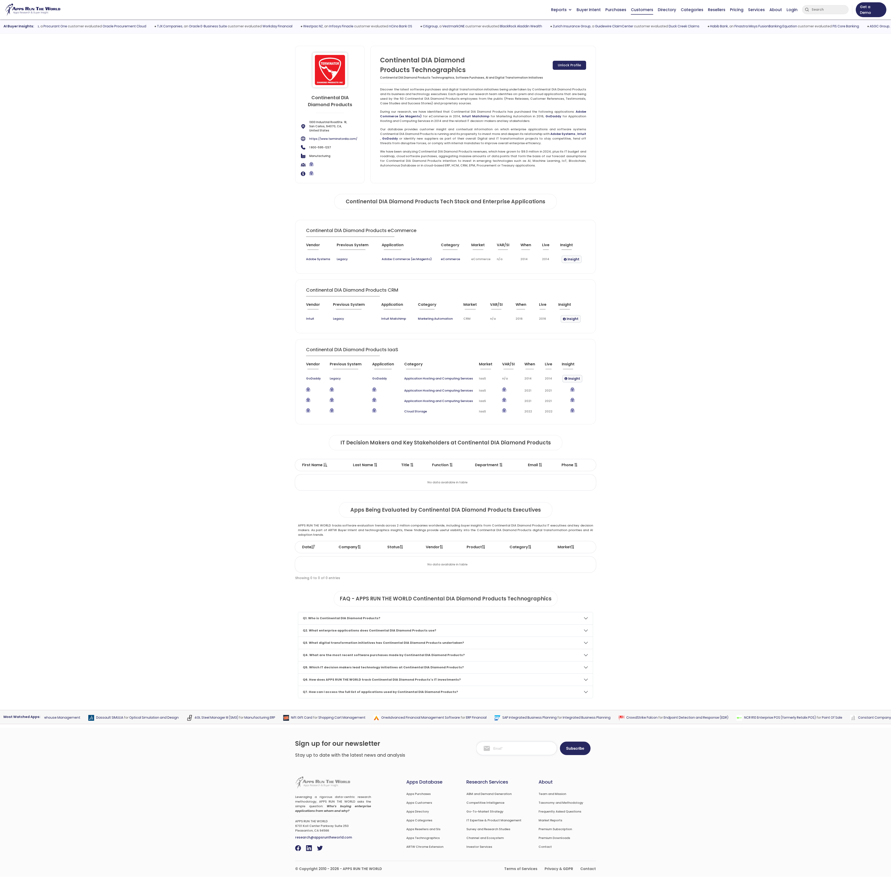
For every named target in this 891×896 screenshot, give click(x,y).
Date (306, 547)
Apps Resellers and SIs (423, 829)
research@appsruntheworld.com (323, 837)
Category (519, 547)
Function (440, 465)
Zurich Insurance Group (549, 26)
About (775, 10)
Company (348, 547)
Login (792, 10)
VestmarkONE (431, 26)
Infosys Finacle (319, 26)
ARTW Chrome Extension (424, 847)
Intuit (581, 134)
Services (756, 10)
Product (474, 547)
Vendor (433, 547)
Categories (692, 10)
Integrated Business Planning (567, 717)
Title (405, 465)
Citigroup (407, 26)
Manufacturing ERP (240, 717)
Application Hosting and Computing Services (438, 378)
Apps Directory (417, 811)
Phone (568, 465)
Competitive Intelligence (485, 802)
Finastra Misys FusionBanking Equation (743, 26)
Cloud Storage (415, 411)
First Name (312, 465)
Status (393, 547)
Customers (642, 10)
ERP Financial (457, 717)
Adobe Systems (562, 134)
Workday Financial (255, 26)
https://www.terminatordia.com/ (333, 139)
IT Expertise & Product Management (493, 820)
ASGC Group (857, 26)
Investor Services (479, 847)
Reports (559, 10)
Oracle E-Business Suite (185, 26)
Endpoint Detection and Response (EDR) (677, 717)
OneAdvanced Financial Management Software (401, 717)
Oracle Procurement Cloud (102, 26)
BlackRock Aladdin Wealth (499, 26)
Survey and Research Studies (488, 829)
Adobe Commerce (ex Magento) (407, 259)
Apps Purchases (418, 794)
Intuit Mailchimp (475, 116)
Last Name (363, 465)
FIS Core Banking (823, 26)
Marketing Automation (435, 318)
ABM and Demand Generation (489, 794)
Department (487, 465)
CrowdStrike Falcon (623, 717)
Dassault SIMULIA (90, 717)
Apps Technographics (423, 838)
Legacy (342, 259)
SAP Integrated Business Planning (510, 717)
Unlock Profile (569, 65)
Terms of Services (520, 868)
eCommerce (450, 259)
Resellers (716, 10)
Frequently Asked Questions (560, 811)
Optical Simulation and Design (135, 717)
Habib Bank (696, 26)
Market (564, 547)
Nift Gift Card (282, 717)
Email (533, 465)
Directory (667, 10)
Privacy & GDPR (559, 868)
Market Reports (550, 820)
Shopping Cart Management (322, 717)
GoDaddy (553, 116)
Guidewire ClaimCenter (591, 26)
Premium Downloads (554, 838)
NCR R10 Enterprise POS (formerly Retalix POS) (761, 717)
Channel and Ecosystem (485, 838)
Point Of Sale (813, 717)
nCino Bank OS (378, 26)
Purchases (615, 10)
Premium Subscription (555, 829)
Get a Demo (865, 9)
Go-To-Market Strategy (485, 811)
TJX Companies (147, 26)
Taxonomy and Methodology (561, 802)
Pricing (736, 10)
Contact (545, 847)
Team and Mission (552, 794)
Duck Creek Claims (661, 26)
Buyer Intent (589, 10)
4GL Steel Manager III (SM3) (197, 717)
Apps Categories (419, 820)
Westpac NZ (290, 26)
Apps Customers (419, 802)
